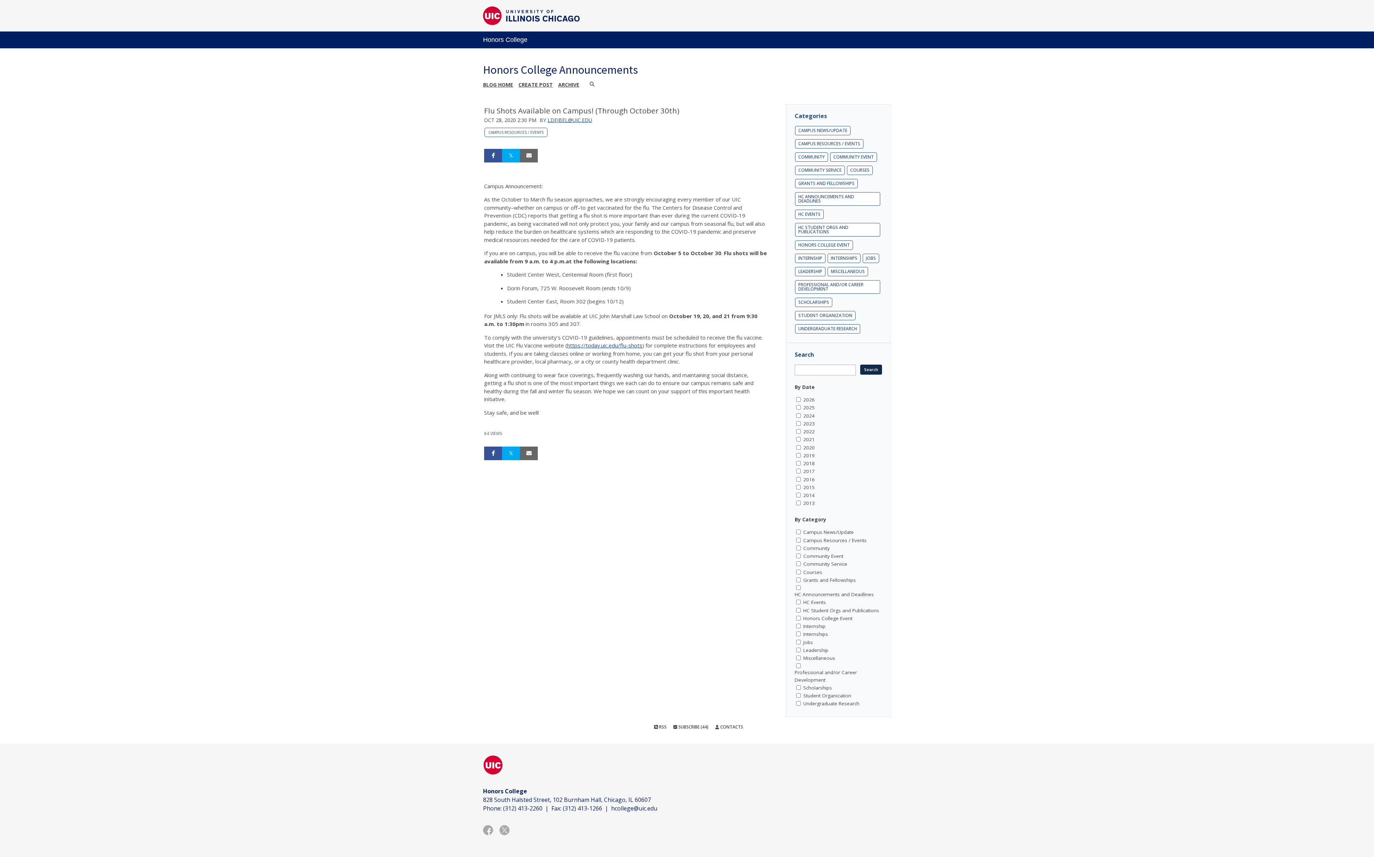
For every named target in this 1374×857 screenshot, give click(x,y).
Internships (844, 258)
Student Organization (825, 315)
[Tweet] (511, 155)
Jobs (871, 258)
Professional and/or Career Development (830, 287)
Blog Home (498, 84)
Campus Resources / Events (516, 132)
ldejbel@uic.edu (569, 120)
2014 (809, 495)
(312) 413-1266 (582, 808)
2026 (809, 399)
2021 (809, 439)
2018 (809, 463)
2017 (809, 471)
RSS (662, 727)
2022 (809, 431)
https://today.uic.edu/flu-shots (604, 345)
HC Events (809, 214)
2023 (809, 423)
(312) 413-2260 (522, 808)
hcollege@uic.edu (634, 808)
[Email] (529, 155)
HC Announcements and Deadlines (826, 199)
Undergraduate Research (827, 329)
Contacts (731, 727)
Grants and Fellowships (826, 183)
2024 (809, 416)
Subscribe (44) (692, 727)
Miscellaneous (848, 271)
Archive (568, 84)
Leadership (810, 271)
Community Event (853, 157)
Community (811, 157)
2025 (809, 407)
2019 (809, 455)
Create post (535, 84)
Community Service (820, 170)
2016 (809, 479)
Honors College (505, 39)
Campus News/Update (822, 130)
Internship (810, 258)
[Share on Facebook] (493, 155)
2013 (809, 503)
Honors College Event (824, 245)
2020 (809, 447)
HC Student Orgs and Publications (823, 229)
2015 (809, 487)
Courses (859, 170)
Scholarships (813, 302)
